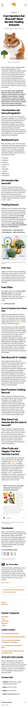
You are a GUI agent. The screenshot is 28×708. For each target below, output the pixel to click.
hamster (13, 559)
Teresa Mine (11, 28)
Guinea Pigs (5, 621)
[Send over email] (14, 553)
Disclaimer (4, 604)
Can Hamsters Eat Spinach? (10, 633)
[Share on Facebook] (3, 553)
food (9, 559)
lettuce (13, 463)
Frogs (3, 619)
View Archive (5, 582)
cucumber (18, 322)
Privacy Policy (5, 705)
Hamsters (14, 12)
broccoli (5, 559)
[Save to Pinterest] (10, 553)
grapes (9, 472)
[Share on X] (6, 553)
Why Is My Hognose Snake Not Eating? (13, 637)
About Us (4, 602)
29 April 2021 (20, 28)
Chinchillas (4, 616)
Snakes (3, 625)
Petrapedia (9, 702)
